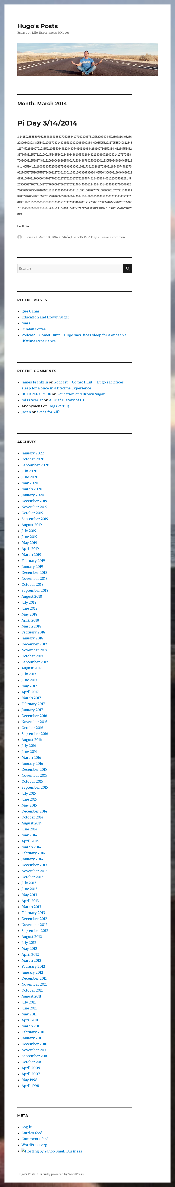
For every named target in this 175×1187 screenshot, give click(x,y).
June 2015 (29, 799)
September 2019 (35, 519)
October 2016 (32, 728)
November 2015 (34, 775)
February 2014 (33, 853)
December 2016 (34, 716)
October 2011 (32, 990)
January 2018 (32, 638)
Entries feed (32, 1133)
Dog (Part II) (58, 406)
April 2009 (31, 1068)
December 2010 (34, 1044)
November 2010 (35, 1050)
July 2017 (29, 674)
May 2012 (29, 948)
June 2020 (30, 477)
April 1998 (30, 1086)
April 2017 (30, 692)
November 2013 (34, 871)
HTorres (29, 237)
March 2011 (31, 1026)
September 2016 (35, 734)
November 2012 (34, 924)
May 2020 (30, 483)
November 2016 (34, 722)
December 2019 (34, 501)
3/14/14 (65, 237)
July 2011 (29, 1002)
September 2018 (35, 590)
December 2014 (34, 811)
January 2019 (32, 566)
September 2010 (35, 1056)
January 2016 (32, 763)
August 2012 (32, 936)
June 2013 (29, 889)
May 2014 (29, 835)
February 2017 (33, 704)
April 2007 (31, 1074)
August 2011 (31, 996)
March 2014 (31, 847)
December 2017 (34, 644)
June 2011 (29, 1008)
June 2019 (29, 537)
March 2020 (32, 489)
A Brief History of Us (66, 400)
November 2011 (34, 984)
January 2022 (33, 453)
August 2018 (32, 596)
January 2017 (32, 710)
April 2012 (30, 954)
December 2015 (34, 769)
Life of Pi (77, 237)
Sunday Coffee (34, 329)
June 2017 (29, 680)
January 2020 (33, 495)
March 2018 (31, 626)
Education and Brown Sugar (45, 317)
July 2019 (29, 531)
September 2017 (35, 662)
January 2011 (32, 1038)
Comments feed (35, 1139)
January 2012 (32, 972)
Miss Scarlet (32, 400)
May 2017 (29, 686)
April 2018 (30, 620)
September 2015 (35, 787)
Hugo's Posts (37, 26)
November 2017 (34, 650)
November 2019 (34, 507)
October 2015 (32, 781)
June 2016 (29, 751)
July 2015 (29, 793)
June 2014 (29, 829)
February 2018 (33, 632)
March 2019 (31, 554)
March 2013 (31, 907)
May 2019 (29, 543)
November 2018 (35, 578)
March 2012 (31, 960)
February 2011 (33, 1032)
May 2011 (29, 1014)
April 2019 (30, 549)
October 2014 (32, 817)
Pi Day (92, 237)
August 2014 (32, 823)
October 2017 (32, 656)
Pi (85, 237)
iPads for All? (48, 412)
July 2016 (29, 745)
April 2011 (30, 1020)
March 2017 (31, 698)
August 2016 (32, 739)
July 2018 (29, 602)
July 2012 (29, 942)
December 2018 (34, 572)
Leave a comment (113, 237)
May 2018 (29, 614)
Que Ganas (31, 311)
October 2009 (33, 1062)
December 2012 (34, 919)
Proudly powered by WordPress (61, 1174)
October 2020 (33, 459)
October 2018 (33, 584)
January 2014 (32, 859)
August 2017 (32, 668)
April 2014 (30, 841)
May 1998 (29, 1080)
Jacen (26, 412)
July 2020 (29, 471)
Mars (26, 323)
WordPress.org (34, 1145)
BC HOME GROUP (36, 394)
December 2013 (34, 865)
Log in (27, 1127)
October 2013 (32, 877)
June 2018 (30, 608)
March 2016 (31, 757)
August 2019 (32, 525)
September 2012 (35, 930)
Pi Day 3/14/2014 (47, 123)
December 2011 (34, 978)
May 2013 (29, 895)
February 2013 (33, 913)
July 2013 (29, 883)
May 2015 (29, 805)
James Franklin (35, 382)
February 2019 (33, 560)
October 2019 (32, 513)
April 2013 (30, 901)
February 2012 (33, 966)
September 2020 (35, 465)
